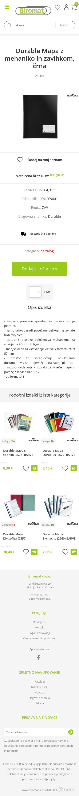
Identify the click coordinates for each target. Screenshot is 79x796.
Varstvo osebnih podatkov (39, 638)
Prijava (66, 7)
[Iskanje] (65, 25)
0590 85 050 (40, 595)
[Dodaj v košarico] (34, 468)
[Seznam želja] (57, 9)
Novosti (39, 692)
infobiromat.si (41, 599)
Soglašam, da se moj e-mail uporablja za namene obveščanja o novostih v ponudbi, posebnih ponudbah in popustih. (38, 746)
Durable (54, 216)
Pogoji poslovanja (39, 633)
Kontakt (40, 627)
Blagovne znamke (39, 698)
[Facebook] (39, 658)
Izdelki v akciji (39, 687)
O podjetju (39, 622)
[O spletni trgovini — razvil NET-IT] (67, 789)
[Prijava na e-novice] (71, 732)
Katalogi (40, 681)
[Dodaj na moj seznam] (26, 468)
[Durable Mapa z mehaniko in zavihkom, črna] (39, 119)
